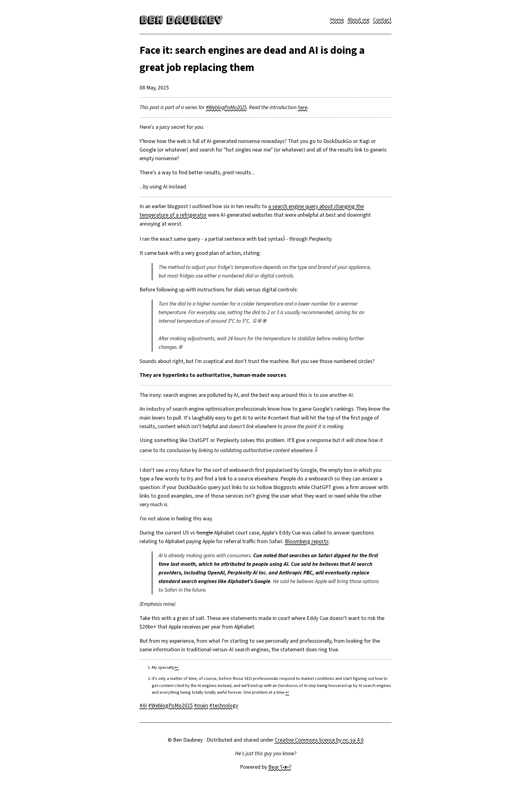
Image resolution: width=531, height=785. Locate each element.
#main (201, 705)
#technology (223, 705)
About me (358, 20)
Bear (279, 767)
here (302, 107)
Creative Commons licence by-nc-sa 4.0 (319, 740)
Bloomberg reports (306, 541)
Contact (382, 20)
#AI (143, 705)
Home (337, 20)
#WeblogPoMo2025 (226, 107)
